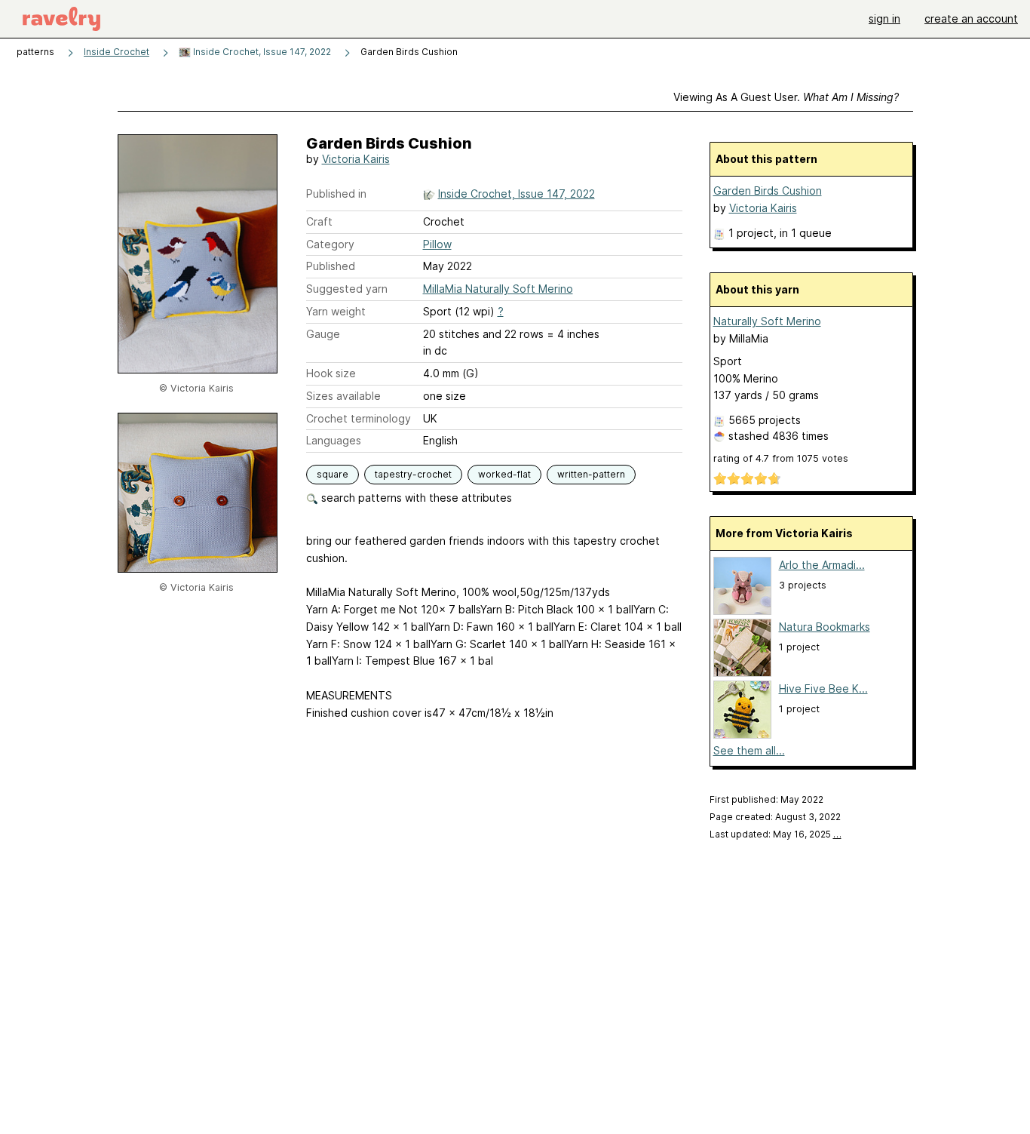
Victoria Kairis (356, 158)
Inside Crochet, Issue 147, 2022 (261, 51)
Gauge (323, 333)
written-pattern (591, 474)
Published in (336, 193)
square (332, 474)
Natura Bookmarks (824, 626)
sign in (884, 18)
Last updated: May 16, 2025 (775, 834)
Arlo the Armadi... (822, 564)
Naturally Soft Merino (767, 321)
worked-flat (504, 474)
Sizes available (343, 395)
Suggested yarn (347, 288)
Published (330, 266)
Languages (333, 440)
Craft (319, 221)
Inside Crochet (116, 51)
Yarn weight (336, 311)
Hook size (331, 373)
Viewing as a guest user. (786, 97)
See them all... (749, 750)
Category (330, 244)
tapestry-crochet (413, 474)
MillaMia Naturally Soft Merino (498, 288)
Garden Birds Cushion (767, 190)
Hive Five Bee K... (823, 688)
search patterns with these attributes (415, 497)
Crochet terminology (358, 418)
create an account (971, 18)
